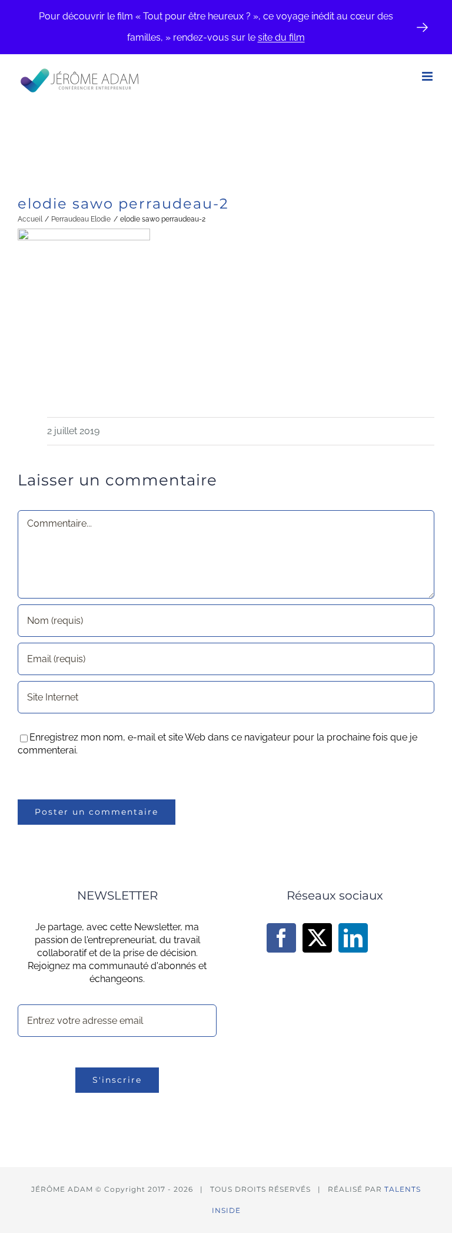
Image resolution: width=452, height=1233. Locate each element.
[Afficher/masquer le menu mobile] (428, 76)
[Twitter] (317, 938)
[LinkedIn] (353, 938)
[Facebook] (281, 938)
